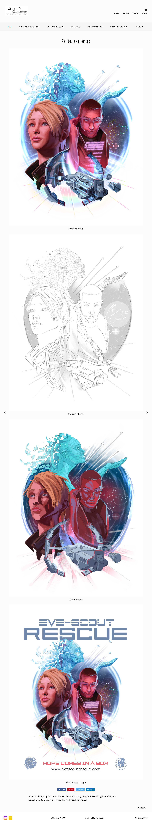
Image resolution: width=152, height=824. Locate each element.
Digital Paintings (29, 26)
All (10, 26)
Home (116, 13)
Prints (144, 13)
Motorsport (95, 26)
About (135, 13)
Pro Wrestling (55, 26)
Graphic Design (119, 26)
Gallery (125, 13)
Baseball (76, 26)
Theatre (139, 26)
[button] (141, 807)
